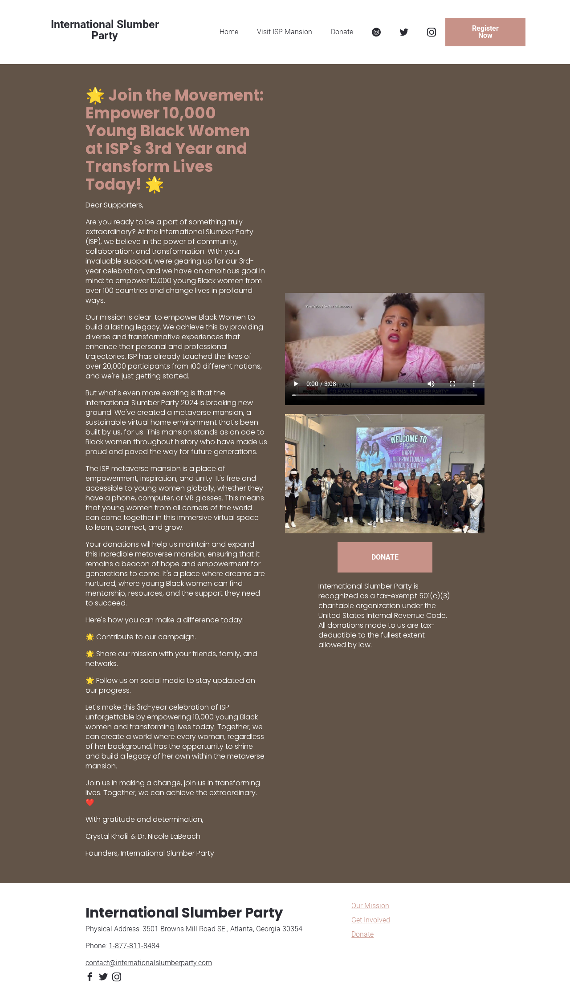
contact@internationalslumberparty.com (149, 962)
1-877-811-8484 (134, 946)
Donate (362, 934)
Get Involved (370, 920)
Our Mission (370, 906)
